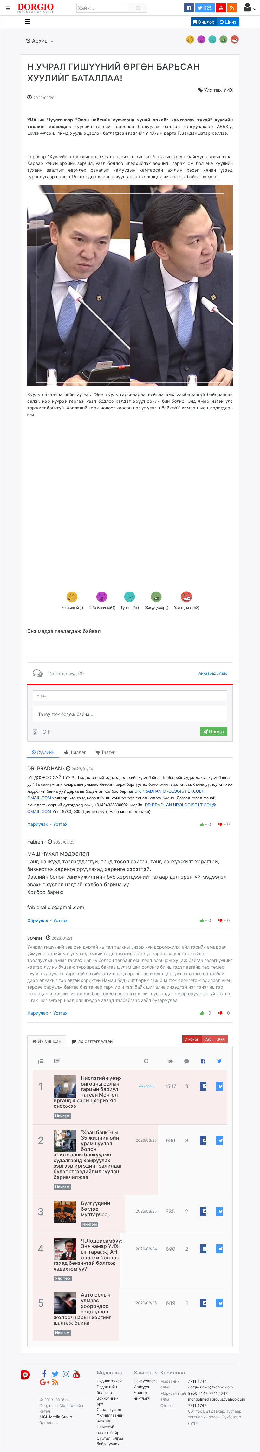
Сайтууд (141, 1386)
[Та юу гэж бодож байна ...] (130, 714)
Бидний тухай (109, 1381)
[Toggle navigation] (27, 22)
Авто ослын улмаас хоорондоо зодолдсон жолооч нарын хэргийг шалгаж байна (82, 1308)
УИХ (228, 89)
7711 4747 (197, 1381)
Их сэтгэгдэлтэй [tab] (94, 1041)
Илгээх (216, 731)
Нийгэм (62, 1115)
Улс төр (212, 89)
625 (207, 7)
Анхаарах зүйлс (212, 673)
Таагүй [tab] (107, 752)
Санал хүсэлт (109, 1409)
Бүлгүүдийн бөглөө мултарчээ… (96, 1208)
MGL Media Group (56, 1416)
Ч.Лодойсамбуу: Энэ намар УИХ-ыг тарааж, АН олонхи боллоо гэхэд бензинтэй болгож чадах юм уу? (88, 1254)
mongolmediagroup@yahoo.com (216, 1399)
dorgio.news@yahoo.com (210, 1387)
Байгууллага (146, 1381)
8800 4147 (197, 1393)
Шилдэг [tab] (77, 752)
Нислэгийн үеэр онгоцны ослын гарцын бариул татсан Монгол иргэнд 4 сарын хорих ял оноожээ (87, 1092)
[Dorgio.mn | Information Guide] (25, 1374)
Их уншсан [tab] (48, 1041)
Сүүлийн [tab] (45, 752)
